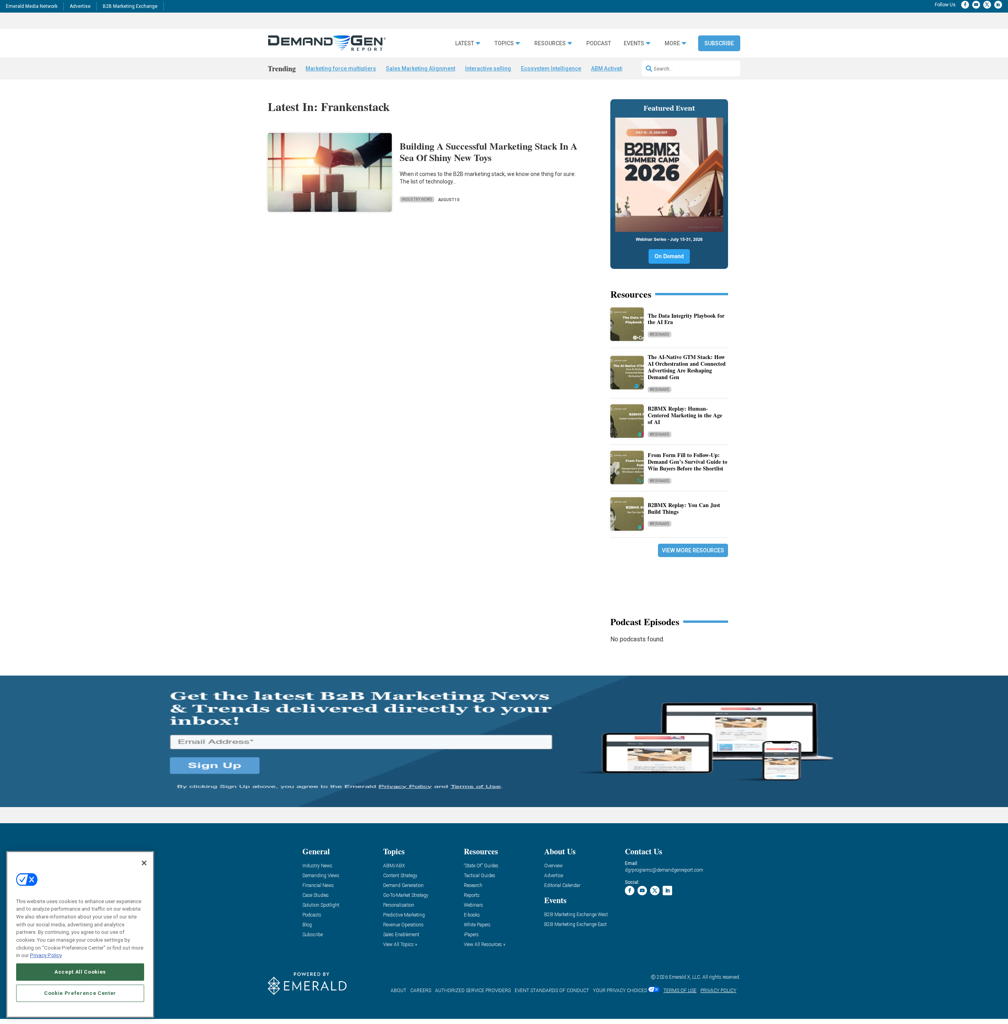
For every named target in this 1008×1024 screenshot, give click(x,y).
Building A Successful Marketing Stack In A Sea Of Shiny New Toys (488, 151)
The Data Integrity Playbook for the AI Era (686, 318)
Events (634, 43)
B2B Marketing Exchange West (576, 914)
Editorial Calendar (562, 885)
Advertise (80, 6)
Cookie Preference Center (80, 993)
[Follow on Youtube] (976, 5)
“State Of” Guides (481, 865)
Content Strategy (400, 875)
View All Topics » (400, 944)
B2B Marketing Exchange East (575, 924)
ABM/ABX (394, 865)
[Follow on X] (987, 5)
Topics (504, 43)
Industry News (417, 199)
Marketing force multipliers (341, 68)
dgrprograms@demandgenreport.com (664, 870)
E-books (472, 915)
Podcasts (311, 915)
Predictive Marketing (404, 915)
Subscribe (719, 43)
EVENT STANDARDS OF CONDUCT (552, 990)
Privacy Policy (46, 955)
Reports (472, 895)
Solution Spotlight (320, 905)
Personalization (398, 905)
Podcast (598, 43)
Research (473, 885)
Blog (307, 925)
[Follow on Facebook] (965, 5)
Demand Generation (403, 885)
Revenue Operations (403, 925)
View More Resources (693, 550)
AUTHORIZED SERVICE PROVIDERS (473, 990)
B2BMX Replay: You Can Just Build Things (684, 508)
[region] (80, 934)
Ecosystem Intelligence (551, 68)
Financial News (318, 885)
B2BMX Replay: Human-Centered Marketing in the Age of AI (685, 415)
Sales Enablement (401, 934)
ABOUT (398, 990)
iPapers (471, 934)
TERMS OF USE (680, 990)
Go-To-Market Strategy (405, 895)
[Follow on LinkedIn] (998, 5)
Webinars (659, 334)
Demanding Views (320, 875)
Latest (464, 43)
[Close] (144, 863)
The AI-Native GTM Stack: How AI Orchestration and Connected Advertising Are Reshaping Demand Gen (687, 367)
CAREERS (420, 990)
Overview (553, 865)
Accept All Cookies (80, 972)
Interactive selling (488, 68)
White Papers (477, 925)
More (672, 43)
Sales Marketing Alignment (420, 68)
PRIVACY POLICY (718, 990)
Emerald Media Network (31, 6)
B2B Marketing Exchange (130, 6)
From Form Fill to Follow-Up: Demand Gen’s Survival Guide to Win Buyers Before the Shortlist (687, 461)
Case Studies (315, 895)
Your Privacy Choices (620, 990)
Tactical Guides (479, 875)
